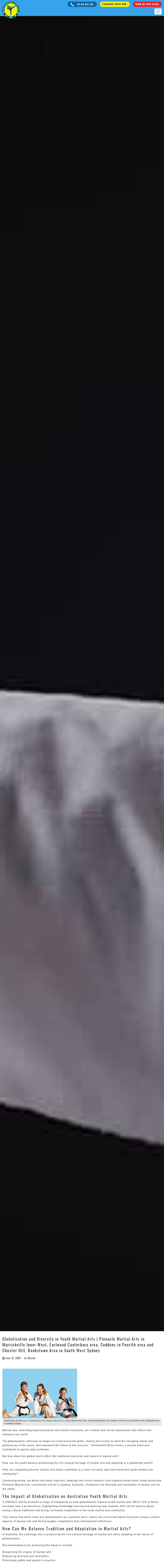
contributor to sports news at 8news (25, 1449)
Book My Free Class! (147, 4)
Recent (31, 1358)
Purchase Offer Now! (114, 4)
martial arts (148, 1484)
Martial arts (9, 1430)
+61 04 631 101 (85, 4)
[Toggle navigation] (158, 11)
